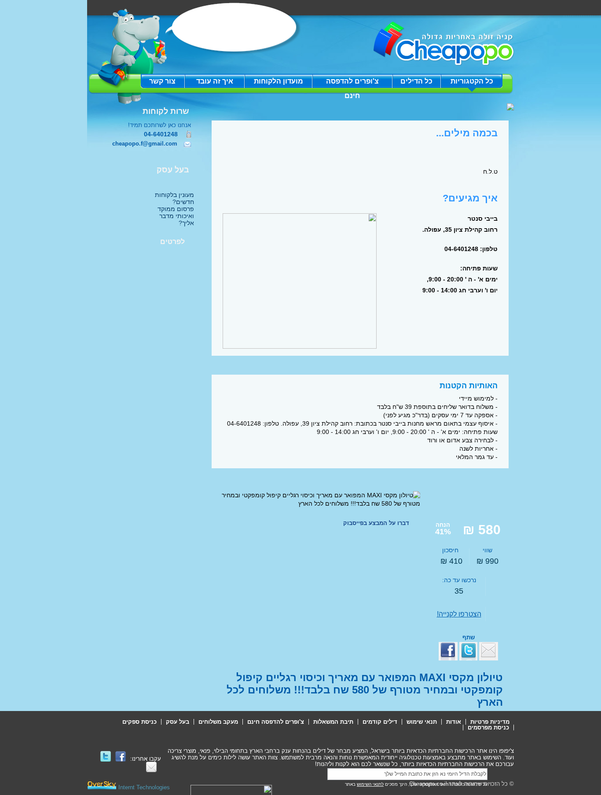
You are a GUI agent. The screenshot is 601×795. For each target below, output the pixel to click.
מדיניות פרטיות (489, 722)
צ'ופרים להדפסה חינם (352, 82)
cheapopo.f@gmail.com (144, 143)
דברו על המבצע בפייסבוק (376, 523)
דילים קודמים (380, 722)
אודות (453, 722)
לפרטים (172, 241)
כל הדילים (416, 81)
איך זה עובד (214, 81)
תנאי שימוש (422, 722)
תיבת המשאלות (333, 722)
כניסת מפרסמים (488, 727)
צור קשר (162, 81)
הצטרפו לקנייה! (459, 614)
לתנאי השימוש (370, 784)
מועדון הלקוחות (278, 81)
